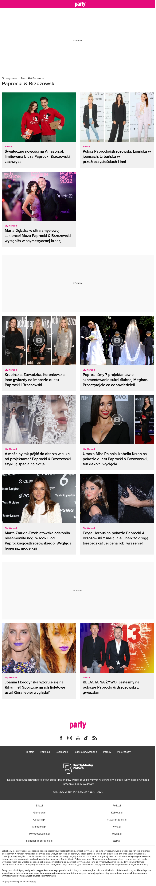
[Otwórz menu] (4, 4)
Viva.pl (117, 826)
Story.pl (116, 841)
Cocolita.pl (39, 819)
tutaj (33, 881)
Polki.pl (117, 805)
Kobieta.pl (117, 812)
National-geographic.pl (39, 841)
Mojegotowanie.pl (39, 834)
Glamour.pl (39, 812)
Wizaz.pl (117, 834)
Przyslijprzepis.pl (117, 819)
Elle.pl (39, 805)
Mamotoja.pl (39, 826)
